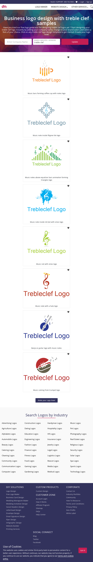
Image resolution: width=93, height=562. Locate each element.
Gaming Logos (31, 466)
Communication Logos (11, 466)
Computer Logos (9, 471)
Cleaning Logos (8, 455)
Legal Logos (52, 450)
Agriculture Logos (9, 428)
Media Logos (52, 466)
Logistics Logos (53, 455)
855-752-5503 (69, 2)
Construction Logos (33, 423)
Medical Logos (53, 471)
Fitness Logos (30, 455)
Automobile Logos (9, 439)
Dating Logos (30, 428)
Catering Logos (8, 450)
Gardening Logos (32, 471)
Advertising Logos (9, 423)
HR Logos (51, 434)
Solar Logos (75, 455)
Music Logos (75, 423)
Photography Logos (78, 434)
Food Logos (29, 461)
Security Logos (76, 450)
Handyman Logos (54, 423)
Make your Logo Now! (46, 400)
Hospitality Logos (54, 428)
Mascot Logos (53, 461)
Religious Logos (76, 444)
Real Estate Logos (77, 439)
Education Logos (31, 434)
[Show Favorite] (76, 2)
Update (75, 42)
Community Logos (9, 461)
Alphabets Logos (9, 434)
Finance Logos (30, 450)
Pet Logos (74, 428)
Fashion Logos (31, 444)
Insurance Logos (54, 439)
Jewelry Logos (53, 444)
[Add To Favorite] (68, 56)
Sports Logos (75, 466)
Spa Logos (74, 461)
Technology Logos (77, 471)
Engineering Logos (32, 439)
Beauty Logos (7, 444)
